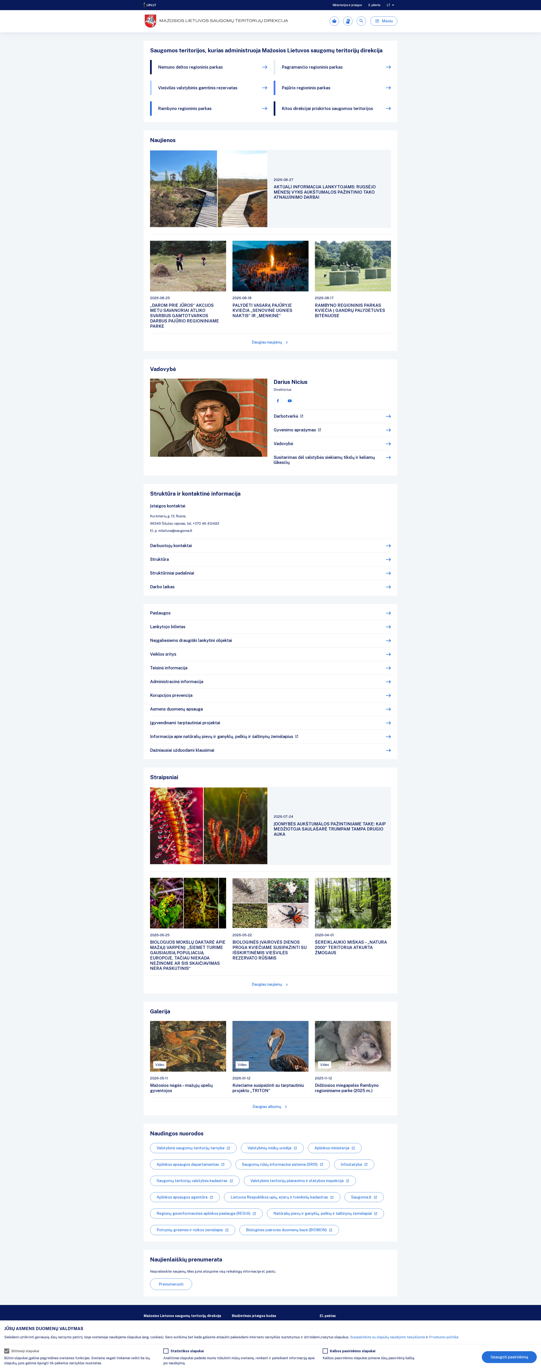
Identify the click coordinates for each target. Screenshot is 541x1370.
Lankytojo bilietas (167, 626)
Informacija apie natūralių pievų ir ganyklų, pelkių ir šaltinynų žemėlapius (221, 736)
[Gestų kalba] (347, 21)
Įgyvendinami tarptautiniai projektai (185, 722)
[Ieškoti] (361, 21)
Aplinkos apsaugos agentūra (182, 1197)
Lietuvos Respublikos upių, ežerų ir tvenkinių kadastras (279, 1197)
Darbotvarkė (286, 416)
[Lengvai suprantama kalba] (334, 21)
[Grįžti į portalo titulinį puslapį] (150, 5)
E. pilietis (374, 5)
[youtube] (290, 401)
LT (388, 5)
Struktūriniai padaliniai (172, 573)
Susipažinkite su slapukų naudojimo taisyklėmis (387, 1337)
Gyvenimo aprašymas (295, 429)
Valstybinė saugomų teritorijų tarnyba (190, 1148)
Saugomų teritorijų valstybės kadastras (192, 1180)
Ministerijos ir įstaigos (347, 5)
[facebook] (278, 401)
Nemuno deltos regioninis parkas (190, 67)
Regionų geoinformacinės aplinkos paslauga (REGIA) (203, 1213)
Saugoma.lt (361, 1197)
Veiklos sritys (163, 654)
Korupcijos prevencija (171, 695)
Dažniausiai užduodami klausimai (182, 750)
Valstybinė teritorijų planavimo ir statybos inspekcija (297, 1180)
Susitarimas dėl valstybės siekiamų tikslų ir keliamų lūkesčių (324, 460)
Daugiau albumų (267, 1106)
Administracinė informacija (176, 681)
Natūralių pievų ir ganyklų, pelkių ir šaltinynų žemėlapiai (322, 1213)
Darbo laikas (162, 586)
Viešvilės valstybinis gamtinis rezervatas (197, 87)
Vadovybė (283, 443)
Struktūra (159, 559)
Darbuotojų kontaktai (171, 545)
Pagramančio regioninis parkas (312, 67)
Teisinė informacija (168, 667)
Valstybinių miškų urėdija (269, 1148)
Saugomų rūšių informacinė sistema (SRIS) (280, 1164)
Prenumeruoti (171, 1284)
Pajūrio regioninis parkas (306, 87)
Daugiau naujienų (267, 342)
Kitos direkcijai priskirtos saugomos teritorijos (327, 108)
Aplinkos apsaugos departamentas (188, 1164)
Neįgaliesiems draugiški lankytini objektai (191, 640)
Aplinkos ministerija (331, 1148)
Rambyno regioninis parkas (185, 108)
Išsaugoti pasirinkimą (509, 1357)
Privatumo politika (443, 1337)
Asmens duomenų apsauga (176, 709)
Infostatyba (351, 1164)
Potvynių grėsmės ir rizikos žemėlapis (190, 1230)
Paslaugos (160, 613)
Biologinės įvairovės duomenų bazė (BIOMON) (286, 1230)
